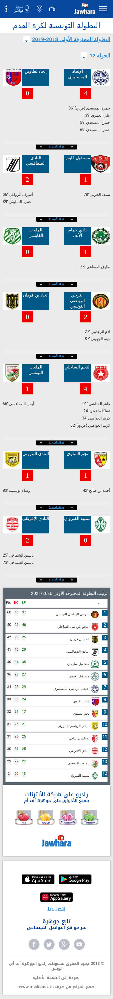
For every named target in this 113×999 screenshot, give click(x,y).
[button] (84, 10)
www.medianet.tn (36, 986)
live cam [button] (39, 9)
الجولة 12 (99, 55)
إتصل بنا (57, 908)
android (75, 879)
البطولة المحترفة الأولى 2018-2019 (71, 39)
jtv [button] (52, 9)
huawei (56, 897)
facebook (34, 944)
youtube (79, 944)
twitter (49, 944)
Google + (64, 944)
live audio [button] (21, 9)
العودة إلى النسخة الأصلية (57, 977)
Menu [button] (103, 8)
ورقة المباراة (56, 146)
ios (38, 879)
